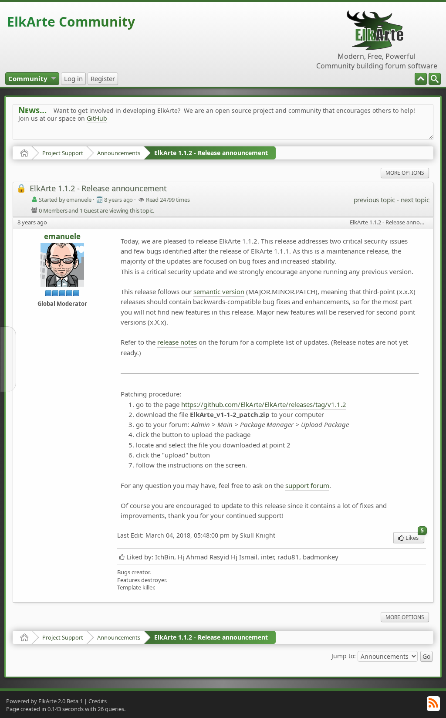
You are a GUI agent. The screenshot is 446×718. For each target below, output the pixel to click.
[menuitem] (435, 79)
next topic (415, 199)
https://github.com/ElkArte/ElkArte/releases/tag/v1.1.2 (263, 404)
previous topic (374, 199)
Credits (97, 701)
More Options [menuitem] (404, 172)
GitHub (97, 118)
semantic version (218, 291)
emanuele (62, 236)
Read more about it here (54, 138)
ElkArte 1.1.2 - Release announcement (211, 153)
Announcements (118, 153)
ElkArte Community (71, 21)
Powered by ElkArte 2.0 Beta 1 (44, 701)
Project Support (62, 153)
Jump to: (343, 656)
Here (155, 138)
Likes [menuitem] (414, 537)
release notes (177, 342)
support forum (307, 485)
